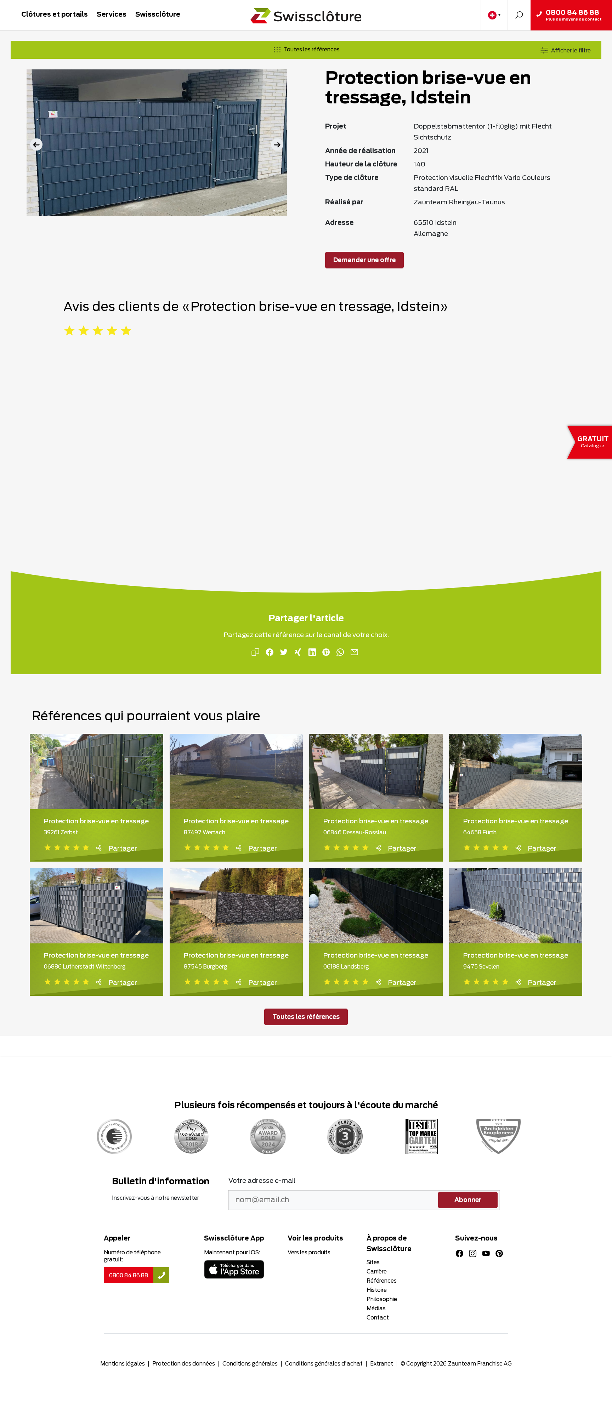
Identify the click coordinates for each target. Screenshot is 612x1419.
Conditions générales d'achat (324, 1364)
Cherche (519, 15)
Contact (378, 1318)
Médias (376, 1308)
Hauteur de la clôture (361, 164)
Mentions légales (122, 1364)
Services (111, 15)
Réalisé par (344, 202)
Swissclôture (157, 15)
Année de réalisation (360, 151)
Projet (335, 127)
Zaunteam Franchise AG (480, 1364)
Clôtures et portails (54, 15)
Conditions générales (250, 1364)
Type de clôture (352, 178)
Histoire (377, 1290)
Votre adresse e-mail (261, 1181)
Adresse (339, 223)
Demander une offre (364, 260)
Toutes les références (311, 49)
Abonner (467, 1200)
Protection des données (183, 1364)
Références (382, 1281)
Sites (373, 1262)
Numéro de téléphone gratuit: (132, 1256)
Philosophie (382, 1299)
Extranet (381, 1364)
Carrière (377, 1272)
